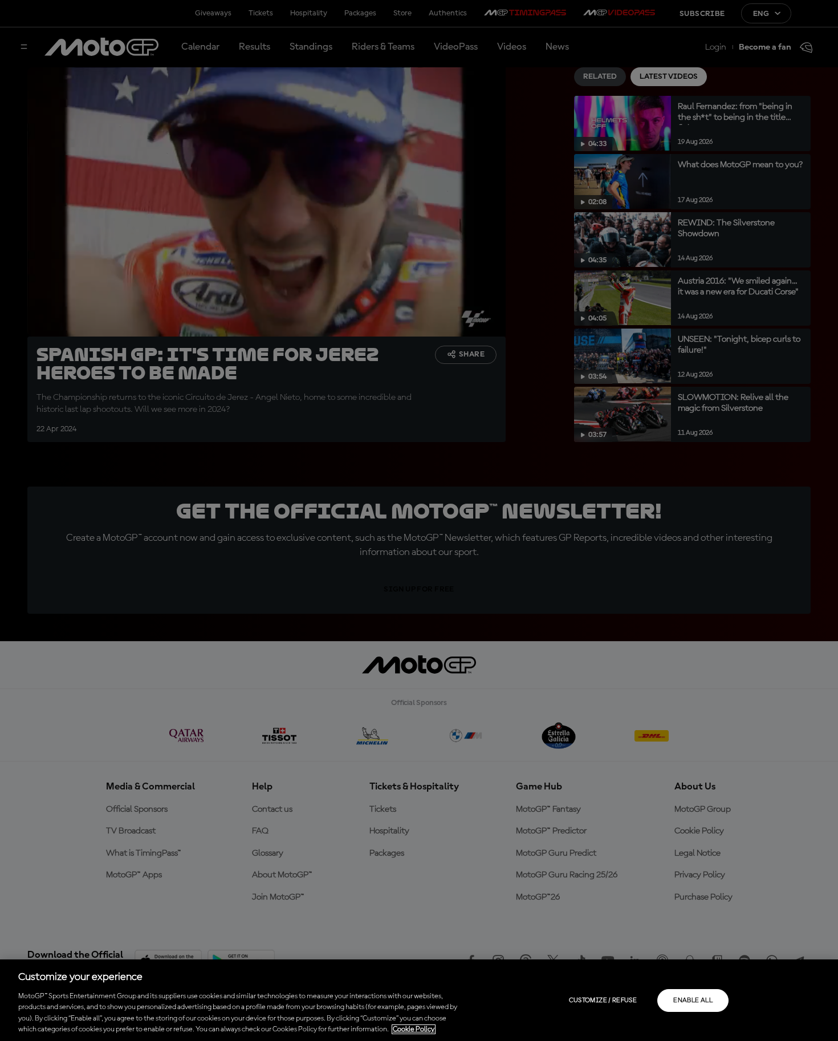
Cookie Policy (413, 1029)
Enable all (693, 1000)
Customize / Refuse (603, 1000)
